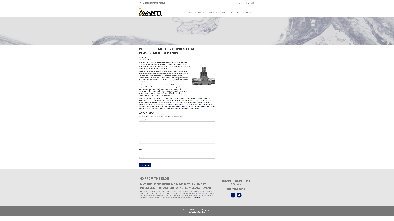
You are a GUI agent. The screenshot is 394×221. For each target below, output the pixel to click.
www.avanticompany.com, (180, 106)
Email (141, 149)
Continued (196, 197)
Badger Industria (173, 104)
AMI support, (169, 100)
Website (141, 157)
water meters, (148, 100)
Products (199, 12)
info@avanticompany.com (205, 106)
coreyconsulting (145, 59)
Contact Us (247, 12)
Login (240, 3)
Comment (142, 120)
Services (213, 12)
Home (189, 12)
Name (141, 142)
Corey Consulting (199, 212)
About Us (226, 12)
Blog (237, 12)
